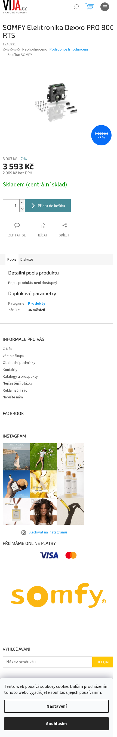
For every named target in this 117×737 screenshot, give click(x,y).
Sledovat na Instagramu (48, 532)
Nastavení (57, 706)
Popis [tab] (12, 259)
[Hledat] (76, 6)
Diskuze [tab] (26, 259)
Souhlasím (56, 724)
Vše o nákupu (13, 356)
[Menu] (104, 6)
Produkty (36, 303)
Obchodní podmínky (19, 363)
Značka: (19, 55)
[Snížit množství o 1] (22, 209)
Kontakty (10, 370)
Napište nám (13, 397)
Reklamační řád (15, 390)
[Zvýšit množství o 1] (22, 202)
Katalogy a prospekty (20, 376)
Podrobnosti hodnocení (69, 49)
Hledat (103, 662)
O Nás (7, 349)
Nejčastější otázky (18, 383)
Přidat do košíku (51, 205)
